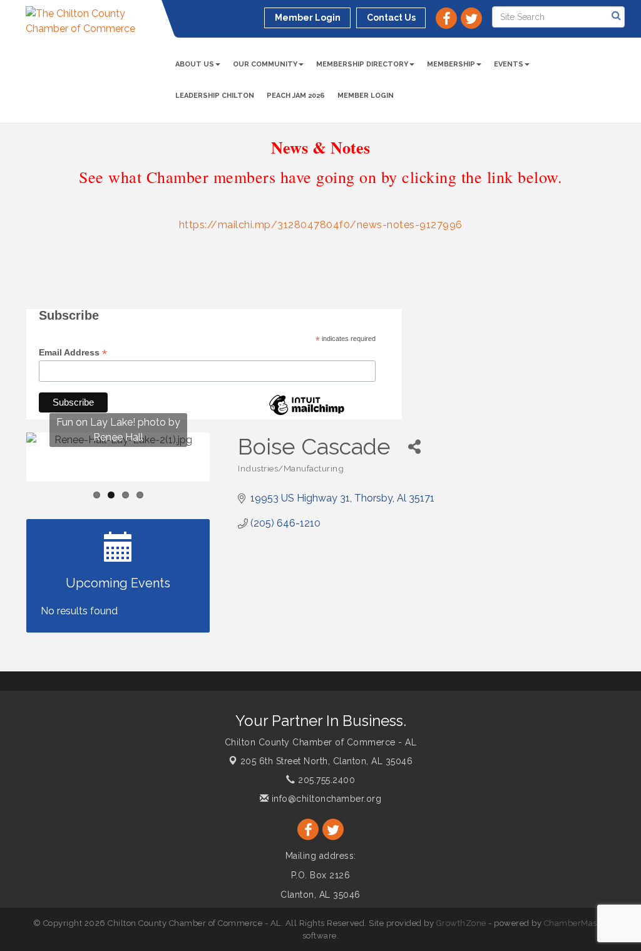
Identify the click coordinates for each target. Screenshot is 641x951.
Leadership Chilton (214, 96)
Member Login (365, 96)
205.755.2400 (325, 780)
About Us (194, 64)
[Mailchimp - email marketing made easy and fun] (307, 414)
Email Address (73, 353)
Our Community (265, 64)
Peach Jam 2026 (296, 96)
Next (230, 481)
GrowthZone (461, 923)
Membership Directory (362, 64)
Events (508, 64)
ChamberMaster (576, 923)
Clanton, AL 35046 (326, 761)
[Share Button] (414, 447)
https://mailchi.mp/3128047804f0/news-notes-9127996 (321, 225)
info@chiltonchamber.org (325, 799)
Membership (451, 64)
